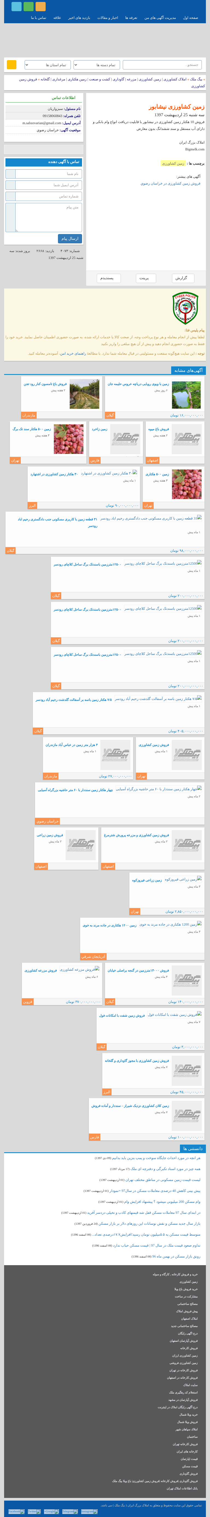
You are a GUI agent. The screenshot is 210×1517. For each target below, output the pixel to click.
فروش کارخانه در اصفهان (182, 1377)
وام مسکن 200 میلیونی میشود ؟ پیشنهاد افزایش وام (161, 1202)
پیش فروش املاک (187, 1311)
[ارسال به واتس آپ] (50, 149)
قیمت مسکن (190, 1466)
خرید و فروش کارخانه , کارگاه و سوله (175, 1274)
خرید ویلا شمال (188, 1414)
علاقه (57, 18)
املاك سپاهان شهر (187, 1429)
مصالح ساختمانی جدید (184, 1326)
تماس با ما (38, 18)
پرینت (144, 278)
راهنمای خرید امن (73, 353)
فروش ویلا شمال (187, 1422)
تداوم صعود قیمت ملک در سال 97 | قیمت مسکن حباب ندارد (156, 1245)
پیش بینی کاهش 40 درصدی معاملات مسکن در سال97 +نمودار (155, 1191)
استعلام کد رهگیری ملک (183, 1392)
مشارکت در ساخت (186, 1296)
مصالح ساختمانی (187, 1304)
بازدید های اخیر (79, 18)
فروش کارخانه (189, 1348)
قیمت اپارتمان (189, 1459)
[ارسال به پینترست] (33, 149)
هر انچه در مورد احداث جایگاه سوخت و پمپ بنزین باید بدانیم (156, 1158)
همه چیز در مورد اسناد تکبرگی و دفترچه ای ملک (165, 1169)
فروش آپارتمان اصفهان (184, 1341)
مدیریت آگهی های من (160, 18)
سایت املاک (190, 1385)
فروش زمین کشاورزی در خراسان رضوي (170, 183)
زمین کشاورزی (173, 163)
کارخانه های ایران (187, 1451)
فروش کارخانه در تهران (183, 1370)
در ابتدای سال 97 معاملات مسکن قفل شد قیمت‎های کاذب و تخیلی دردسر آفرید (143, 1212)
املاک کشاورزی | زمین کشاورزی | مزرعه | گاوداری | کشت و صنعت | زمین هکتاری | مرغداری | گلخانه (113, 79)
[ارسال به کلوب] (66, 149)
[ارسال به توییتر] (25, 149)
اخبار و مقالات (107, 18)
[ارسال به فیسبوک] (9, 149)
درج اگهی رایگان (188, 1333)
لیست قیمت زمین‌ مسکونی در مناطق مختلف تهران (163, 1180)
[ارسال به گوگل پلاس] (17, 149)
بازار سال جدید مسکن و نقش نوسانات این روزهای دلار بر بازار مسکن (149, 1223)
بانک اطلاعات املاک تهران (182, 1488)
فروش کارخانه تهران (185, 1444)
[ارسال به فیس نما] (58, 149)
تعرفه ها (131, 18)
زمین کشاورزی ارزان (185, 1355)
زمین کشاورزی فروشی (184, 1363)
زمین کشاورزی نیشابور (177, 106)
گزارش (182, 278)
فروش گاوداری (189, 1473)
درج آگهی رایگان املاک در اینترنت (178, 1407)
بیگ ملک (196, 79)
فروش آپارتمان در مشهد (183, 1400)
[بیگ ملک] (105, 40)
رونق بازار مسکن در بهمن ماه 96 (176, 1256)
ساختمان (192, 1437)
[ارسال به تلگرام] (41, 149)
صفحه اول (190, 18)
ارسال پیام (70, 239)
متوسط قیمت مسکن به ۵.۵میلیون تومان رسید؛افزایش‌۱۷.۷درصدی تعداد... (146, 1234)
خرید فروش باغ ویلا (186, 1289)
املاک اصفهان (189, 1318)
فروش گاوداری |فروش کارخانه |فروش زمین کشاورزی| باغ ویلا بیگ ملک (155, 1481)
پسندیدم (107, 278)
